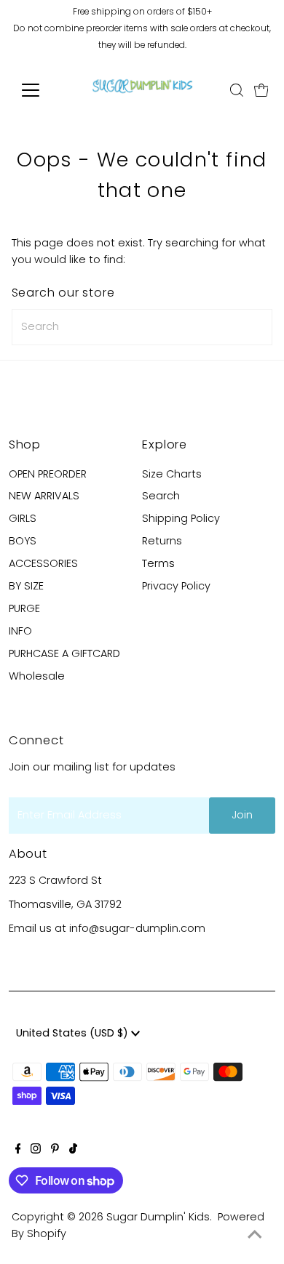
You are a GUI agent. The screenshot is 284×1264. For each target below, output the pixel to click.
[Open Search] (236, 90)
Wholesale (37, 676)
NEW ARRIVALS (44, 495)
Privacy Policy (176, 586)
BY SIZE (26, 586)
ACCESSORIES (43, 563)
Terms (158, 563)
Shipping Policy (181, 518)
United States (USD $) (73, 1033)
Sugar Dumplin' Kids (158, 1216)
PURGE (24, 608)
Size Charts (172, 474)
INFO (20, 631)
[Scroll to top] (254, 1234)
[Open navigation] (42, 90)
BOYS (22, 541)
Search (161, 495)
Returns (162, 541)
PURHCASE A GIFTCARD (64, 653)
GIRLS (22, 518)
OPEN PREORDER (48, 474)
